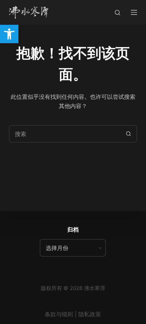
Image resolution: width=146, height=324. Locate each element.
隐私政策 (89, 314)
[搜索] (117, 12)
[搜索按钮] (128, 134)
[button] (9, 34)
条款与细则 (59, 314)
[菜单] (134, 12)
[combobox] (65, 134)
